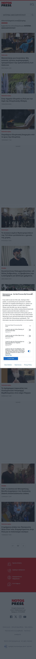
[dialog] (18, 329)
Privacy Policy (28, 364)
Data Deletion (8, 364)
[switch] (29, 330)
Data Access (18, 364)
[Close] (32, 294)
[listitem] (18, 325)
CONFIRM (11, 358)
